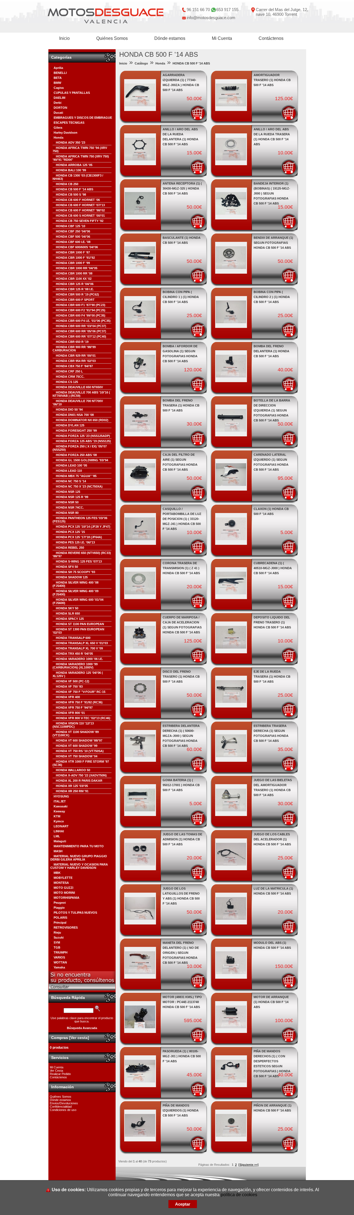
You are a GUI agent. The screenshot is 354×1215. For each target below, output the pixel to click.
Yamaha (59, 967)
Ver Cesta (56, 1070)
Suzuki (59, 937)
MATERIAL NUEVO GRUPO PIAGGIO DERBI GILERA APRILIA (78, 857)
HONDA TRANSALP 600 (73, 637)
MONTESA (61, 882)
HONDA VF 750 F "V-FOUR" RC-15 (80, 691)
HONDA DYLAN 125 (70, 425)
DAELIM (59, 97)
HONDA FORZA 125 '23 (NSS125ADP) (83, 435)
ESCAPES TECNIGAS (69, 122)
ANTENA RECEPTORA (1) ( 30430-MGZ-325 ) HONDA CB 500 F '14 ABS (182, 188)
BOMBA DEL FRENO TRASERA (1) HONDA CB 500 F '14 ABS (181, 405)
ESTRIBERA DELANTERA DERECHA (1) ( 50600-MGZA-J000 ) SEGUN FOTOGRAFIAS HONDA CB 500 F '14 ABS (181, 735)
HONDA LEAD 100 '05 (71, 465)
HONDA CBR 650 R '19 (72, 341)
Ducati (58, 112)
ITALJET (60, 801)
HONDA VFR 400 (68, 697)
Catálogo (141, 63)
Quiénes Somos (112, 38)
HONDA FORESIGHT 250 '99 (76, 430)
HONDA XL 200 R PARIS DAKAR (79, 780)
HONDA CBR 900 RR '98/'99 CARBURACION (74, 348)
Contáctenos (271, 38)
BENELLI (60, 72)
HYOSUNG (61, 796)
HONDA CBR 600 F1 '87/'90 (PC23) (80, 305)
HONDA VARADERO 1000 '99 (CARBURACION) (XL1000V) (75, 665)
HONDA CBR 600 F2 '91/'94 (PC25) (80, 310)
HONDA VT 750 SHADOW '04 (76, 756)
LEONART (61, 826)
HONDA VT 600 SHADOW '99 (76, 745)
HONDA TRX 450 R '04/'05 (74, 653)
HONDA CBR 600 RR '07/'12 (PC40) (81, 336)
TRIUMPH (60, 952)
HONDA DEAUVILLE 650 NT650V (79, 387)
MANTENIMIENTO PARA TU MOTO (79, 846)
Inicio (64, 38)
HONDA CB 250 (67, 184)
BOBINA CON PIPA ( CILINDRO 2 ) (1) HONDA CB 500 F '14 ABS (272, 297)
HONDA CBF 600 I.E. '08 (73, 241)
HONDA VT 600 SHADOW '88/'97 (79, 740)
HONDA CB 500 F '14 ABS (74, 189)
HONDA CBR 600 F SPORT (75, 299)
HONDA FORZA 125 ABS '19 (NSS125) (83, 441)
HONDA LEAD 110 (69, 470)
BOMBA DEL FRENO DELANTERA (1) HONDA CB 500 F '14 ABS (271, 351)
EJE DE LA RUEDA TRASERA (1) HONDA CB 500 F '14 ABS (272, 676)
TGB (57, 947)
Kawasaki (60, 806)
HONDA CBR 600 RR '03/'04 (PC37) (81, 326)
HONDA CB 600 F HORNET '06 (78, 199)
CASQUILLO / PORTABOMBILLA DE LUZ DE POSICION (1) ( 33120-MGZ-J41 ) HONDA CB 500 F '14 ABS (182, 518)
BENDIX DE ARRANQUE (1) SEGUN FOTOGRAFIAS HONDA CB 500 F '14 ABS (273, 242)
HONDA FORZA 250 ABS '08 (76, 455)
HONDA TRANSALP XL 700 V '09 (79, 648)
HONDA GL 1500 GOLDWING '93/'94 (82, 460)
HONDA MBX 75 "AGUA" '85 (76, 476)
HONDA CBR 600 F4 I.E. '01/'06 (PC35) (83, 320)
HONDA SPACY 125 (70, 618)
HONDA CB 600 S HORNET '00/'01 (80, 215)
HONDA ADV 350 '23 (70, 142)
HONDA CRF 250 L (69, 371)
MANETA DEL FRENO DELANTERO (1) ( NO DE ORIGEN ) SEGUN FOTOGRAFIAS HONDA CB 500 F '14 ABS (181, 952)
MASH (58, 851)
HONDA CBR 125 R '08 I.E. (75, 289)
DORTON (60, 107)
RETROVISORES (66, 927)
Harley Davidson (65, 132)
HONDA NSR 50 (67, 502)
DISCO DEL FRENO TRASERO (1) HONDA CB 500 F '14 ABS (181, 676)
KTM (57, 816)
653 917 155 (227, 9)
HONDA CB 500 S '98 (71, 194)
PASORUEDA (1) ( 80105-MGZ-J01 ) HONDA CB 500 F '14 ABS (182, 1056)
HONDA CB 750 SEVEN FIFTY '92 (79, 220)
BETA (58, 77)
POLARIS (60, 917)
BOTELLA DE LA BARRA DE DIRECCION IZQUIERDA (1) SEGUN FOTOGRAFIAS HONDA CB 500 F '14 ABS (272, 410)
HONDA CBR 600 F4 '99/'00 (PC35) (80, 315)
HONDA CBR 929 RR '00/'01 (76, 355)
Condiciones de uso (63, 1110)
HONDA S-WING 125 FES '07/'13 (79, 561)
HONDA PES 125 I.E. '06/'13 (75, 542)
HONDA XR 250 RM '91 (72, 791)
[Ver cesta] (79, 1037)
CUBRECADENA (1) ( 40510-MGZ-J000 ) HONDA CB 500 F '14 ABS (273, 568)
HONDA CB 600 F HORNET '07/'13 (80, 205)
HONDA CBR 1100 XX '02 (74, 278)
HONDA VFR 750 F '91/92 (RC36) (79, 702)
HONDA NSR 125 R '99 (72, 497)
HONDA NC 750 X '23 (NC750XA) (79, 486)
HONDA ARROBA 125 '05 (74, 165)
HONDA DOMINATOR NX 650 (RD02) (82, 420)
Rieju (57, 932)
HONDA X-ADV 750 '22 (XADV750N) (81, 775)
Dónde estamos (169, 38)
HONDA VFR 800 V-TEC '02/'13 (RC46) (83, 718)
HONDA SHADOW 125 (72, 577)
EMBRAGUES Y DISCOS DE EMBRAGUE (83, 117)
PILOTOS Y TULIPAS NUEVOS (75, 912)
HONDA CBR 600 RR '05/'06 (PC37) (81, 331)
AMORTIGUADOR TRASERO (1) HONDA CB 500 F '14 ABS (272, 80)
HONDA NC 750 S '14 (71, 481)
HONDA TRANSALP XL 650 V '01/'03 (82, 643)
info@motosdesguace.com (211, 17)
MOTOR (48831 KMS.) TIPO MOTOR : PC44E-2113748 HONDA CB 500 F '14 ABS (182, 1002)
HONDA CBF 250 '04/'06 (73, 231)
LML (57, 836)
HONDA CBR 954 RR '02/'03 (76, 360)
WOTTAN (60, 962)
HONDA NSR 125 (68, 491)
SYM (57, 942)
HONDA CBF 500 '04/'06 (73, 236)
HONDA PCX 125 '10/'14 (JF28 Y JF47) (83, 526)
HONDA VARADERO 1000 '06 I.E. (79, 658)
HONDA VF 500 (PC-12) (72, 681)
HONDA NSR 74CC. (70, 507)
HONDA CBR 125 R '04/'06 (74, 284)
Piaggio (59, 907)
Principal (60, 922)
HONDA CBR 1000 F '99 (73, 263)
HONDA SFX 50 (67, 566)
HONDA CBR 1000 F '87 (73, 252)
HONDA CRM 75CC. (70, 376)
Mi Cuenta (222, 38)
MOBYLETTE (63, 877)
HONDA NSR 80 (67, 512)
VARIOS (59, 957)
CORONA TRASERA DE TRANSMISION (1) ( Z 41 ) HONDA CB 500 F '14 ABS (181, 568)
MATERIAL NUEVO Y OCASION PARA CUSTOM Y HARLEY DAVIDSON (79, 866)
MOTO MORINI (64, 892)
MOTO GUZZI (63, 887)
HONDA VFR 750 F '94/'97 (74, 707)
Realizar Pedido (60, 1074)
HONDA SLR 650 (68, 613)
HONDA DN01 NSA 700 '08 (75, 414)
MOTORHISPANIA (66, 897)
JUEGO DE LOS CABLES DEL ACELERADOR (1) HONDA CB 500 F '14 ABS (272, 839)
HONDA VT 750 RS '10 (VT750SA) (80, 751)
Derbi (57, 102)
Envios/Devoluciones (64, 1103)
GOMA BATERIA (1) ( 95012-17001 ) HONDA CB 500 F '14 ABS (181, 785)
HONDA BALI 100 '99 (71, 170)
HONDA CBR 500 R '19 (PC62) (77, 294)
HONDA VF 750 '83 (69, 686)
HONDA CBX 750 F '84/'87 (74, 366)
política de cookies (239, 1194)
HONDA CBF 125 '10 (70, 226)
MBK (57, 872)
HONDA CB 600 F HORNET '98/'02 (80, 210)
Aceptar (182, 1204)
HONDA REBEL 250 (70, 547)
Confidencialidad (61, 1106)
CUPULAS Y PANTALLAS (72, 92)
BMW (57, 82)
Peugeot (60, 902)
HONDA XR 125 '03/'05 (72, 785)
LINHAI (59, 831)
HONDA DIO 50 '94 (69, 409)
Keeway (59, 811)
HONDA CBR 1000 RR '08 (74, 273)
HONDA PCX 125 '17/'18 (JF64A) (79, 537)
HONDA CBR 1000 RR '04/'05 (76, 268)
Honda (58, 137)
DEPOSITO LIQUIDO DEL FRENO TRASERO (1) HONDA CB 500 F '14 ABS (272, 622)
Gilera (58, 127)
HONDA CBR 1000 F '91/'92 (75, 257)
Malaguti (60, 841)
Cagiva (59, 87)
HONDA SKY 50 (67, 608)
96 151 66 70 (198, 9)
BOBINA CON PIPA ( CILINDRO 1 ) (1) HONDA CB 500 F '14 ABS (181, 297)
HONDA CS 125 (67, 382)
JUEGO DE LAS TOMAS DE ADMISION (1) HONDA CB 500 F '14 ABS (182, 839)
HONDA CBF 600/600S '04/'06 (77, 247)
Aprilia (58, 67)
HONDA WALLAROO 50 (73, 770)
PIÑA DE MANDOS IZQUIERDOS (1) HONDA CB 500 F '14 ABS (181, 1110)
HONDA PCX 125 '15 (70, 531)
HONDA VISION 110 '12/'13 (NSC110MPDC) (73, 725)
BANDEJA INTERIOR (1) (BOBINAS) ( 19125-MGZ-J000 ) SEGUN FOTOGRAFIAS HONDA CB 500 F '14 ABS (272, 193)
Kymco (59, 821)
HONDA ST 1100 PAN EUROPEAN (80, 624)
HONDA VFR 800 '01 (70, 712)
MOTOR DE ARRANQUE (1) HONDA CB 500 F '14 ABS (271, 1002)
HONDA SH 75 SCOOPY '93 (75, 572)
